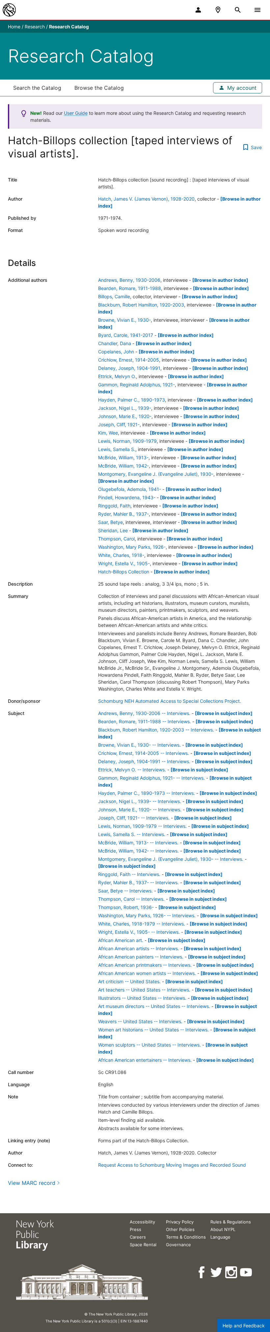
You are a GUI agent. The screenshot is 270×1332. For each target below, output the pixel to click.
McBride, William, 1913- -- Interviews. (138, 842)
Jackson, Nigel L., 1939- (124, 408)
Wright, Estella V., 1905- (124, 563)
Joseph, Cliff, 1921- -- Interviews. (134, 818)
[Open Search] (238, 10)
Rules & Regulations (230, 1221)
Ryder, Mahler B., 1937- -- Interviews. (138, 882)
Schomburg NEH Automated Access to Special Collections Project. (169, 701)
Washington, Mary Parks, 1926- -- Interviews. (147, 915)
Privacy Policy (180, 1221)
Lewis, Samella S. (116, 449)
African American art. (120, 940)
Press (135, 1229)
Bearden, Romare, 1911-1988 (129, 288)
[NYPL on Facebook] (202, 1272)
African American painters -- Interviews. (140, 956)
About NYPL (222, 1229)
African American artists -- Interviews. (138, 948)
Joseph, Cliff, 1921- (119, 424)
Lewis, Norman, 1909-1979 (127, 441)
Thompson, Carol (116, 538)
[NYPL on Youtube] (246, 1272)
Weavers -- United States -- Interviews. (140, 1021)
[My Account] (198, 10)
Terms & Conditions (186, 1237)
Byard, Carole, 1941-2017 (125, 335)
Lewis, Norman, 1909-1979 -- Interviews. (142, 826)
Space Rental (143, 1244)
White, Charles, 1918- (121, 555)
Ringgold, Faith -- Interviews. (129, 874)
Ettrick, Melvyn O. (117, 376)
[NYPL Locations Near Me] (218, 10)
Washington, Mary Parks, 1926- (132, 547)
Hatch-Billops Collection (123, 571)
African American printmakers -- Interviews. (145, 965)
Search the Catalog (37, 87)
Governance (178, 1244)
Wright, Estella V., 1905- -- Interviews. (139, 932)
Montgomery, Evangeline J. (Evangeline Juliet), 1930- (155, 474)
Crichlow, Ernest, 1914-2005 (128, 360)
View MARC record (31, 1183)
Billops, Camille (114, 296)
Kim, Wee (108, 433)
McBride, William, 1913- (123, 457)
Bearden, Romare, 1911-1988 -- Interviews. (144, 721)
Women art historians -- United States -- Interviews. (153, 1029)
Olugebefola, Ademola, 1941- (129, 489)
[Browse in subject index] (224, 713)
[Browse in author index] (220, 280)
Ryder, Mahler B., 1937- (123, 514)
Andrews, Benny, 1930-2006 (129, 280)
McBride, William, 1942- (123, 466)
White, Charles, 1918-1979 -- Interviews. (141, 923)
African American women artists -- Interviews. (147, 973)
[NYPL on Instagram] (231, 1272)
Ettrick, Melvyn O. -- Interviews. (132, 769)
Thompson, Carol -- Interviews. (131, 899)
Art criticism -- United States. (129, 981)
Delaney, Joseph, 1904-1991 (129, 368)
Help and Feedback (244, 1325)
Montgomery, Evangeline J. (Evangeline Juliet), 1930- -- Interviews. (170, 859)
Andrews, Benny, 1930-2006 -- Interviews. (144, 713)
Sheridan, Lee (113, 530)
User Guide (76, 113)
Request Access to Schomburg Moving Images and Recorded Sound (172, 1165)
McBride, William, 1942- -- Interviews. (138, 851)
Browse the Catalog (99, 87)
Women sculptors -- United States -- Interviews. (149, 1045)
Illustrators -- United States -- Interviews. (142, 998)
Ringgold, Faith (114, 505)
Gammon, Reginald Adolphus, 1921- (136, 384)
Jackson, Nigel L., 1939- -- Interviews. (139, 801)
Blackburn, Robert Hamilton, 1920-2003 (141, 305)
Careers (138, 1237)
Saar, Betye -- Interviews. (125, 890)
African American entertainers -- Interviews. (145, 1060)
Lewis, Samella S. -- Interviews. (131, 834)
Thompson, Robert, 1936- (126, 907)
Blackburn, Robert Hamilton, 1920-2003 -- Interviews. (156, 729)
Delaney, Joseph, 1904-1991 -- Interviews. (144, 761)
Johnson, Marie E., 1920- (124, 416)
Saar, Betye (110, 522)
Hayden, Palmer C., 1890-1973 (131, 400)
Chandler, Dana (114, 343)
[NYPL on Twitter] (216, 1272)
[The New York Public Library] (9, 9)
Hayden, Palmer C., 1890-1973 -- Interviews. (146, 793)
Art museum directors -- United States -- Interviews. (154, 1006)
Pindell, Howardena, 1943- (126, 497)
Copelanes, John (116, 351)
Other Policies (180, 1229)
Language (220, 1237)
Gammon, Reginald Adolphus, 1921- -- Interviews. (151, 778)
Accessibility (142, 1221)
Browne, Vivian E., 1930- (124, 320)
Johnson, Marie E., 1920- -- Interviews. (139, 809)
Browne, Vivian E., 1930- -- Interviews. (139, 745)
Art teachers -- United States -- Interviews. (144, 989)
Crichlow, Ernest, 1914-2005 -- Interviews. (143, 753)
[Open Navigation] (257, 10)
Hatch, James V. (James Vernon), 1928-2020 (146, 199)
